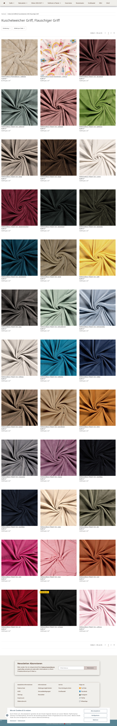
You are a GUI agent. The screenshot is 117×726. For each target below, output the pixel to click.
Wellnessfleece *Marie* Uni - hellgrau (12, 377)
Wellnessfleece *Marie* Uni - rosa (50, 577)
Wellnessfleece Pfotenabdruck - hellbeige (13, 76)
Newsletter (41, 694)
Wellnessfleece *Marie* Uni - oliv (89, 527)
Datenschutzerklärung (48, 667)
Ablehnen (95, 720)
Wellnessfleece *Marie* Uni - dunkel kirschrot (14, 226)
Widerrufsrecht (21, 701)
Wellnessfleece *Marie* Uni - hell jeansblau (92, 326)
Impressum (13, 720)
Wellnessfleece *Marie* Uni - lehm (89, 427)
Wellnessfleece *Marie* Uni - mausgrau (13, 477)
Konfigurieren (95, 715)
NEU (100, 3)
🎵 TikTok (82, 698)
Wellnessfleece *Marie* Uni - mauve (51, 477)
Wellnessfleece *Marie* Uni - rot (10, 627)
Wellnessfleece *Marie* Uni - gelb (89, 277)
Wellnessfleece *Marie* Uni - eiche (50, 277)
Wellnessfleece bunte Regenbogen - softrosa (53, 76)
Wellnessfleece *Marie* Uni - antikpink (51, 126)
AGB (18, 691)
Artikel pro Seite (18, 28)
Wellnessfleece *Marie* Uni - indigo (89, 377)
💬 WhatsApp (83, 701)
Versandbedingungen (44, 691)
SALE (108, 3)
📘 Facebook (83, 691)
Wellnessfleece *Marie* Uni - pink (11, 577)
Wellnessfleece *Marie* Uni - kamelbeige (52, 427)
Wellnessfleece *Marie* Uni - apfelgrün (90, 126)
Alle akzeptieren (95, 711)
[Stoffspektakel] (4, 3)
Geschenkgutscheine (64, 688)
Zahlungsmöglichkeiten (45, 688)
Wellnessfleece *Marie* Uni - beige (11, 176)
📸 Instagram (83, 694)
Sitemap (19, 694)
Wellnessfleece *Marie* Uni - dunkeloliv (91, 226)
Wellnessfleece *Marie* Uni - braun (50, 176)
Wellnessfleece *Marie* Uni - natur (50, 527)
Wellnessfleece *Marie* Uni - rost (89, 577)
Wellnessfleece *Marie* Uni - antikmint (12, 126)
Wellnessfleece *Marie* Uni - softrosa (90, 627)
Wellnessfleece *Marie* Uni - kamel (11, 427)
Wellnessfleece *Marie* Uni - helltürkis (51, 377)
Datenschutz (21, 720)
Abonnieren (90, 668)
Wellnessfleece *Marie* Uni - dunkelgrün (52, 226)
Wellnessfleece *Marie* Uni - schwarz (51, 627)
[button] (19, 61)
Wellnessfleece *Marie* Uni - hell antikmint (53, 326)
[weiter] (114, 33)
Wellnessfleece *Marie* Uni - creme (90, 176)
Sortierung (6, 28)
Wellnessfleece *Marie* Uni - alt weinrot (91, 76)
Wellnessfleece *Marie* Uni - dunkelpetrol (13, 277)
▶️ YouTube (82, 688)
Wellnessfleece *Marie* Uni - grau (11, 326)
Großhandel (62, 691)
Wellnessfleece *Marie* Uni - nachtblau (91, 477)
